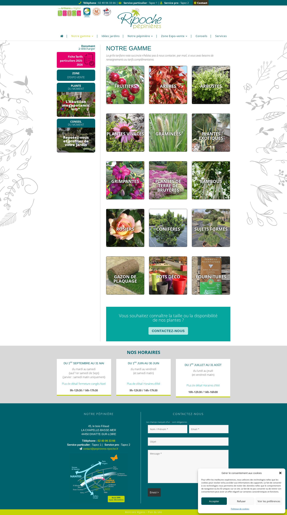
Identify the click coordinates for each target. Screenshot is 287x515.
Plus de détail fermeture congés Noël (84, 384)
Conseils (201, 36)
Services (221, 36)
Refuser (241, 501)
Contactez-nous (168, 331)
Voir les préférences (269, 501)
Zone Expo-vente (173, 36)
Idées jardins (111, 36)
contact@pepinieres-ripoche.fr (100, 448)
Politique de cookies (240, 508)
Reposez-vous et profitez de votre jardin (76, 141)
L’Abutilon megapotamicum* (76, 105)
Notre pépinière (139, 36)
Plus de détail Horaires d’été (143, 384)
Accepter (214, 501)
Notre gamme (81, 36)
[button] (280, 473)
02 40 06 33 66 (106, 440)
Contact (201, 2)
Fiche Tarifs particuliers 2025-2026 (71, 60)
